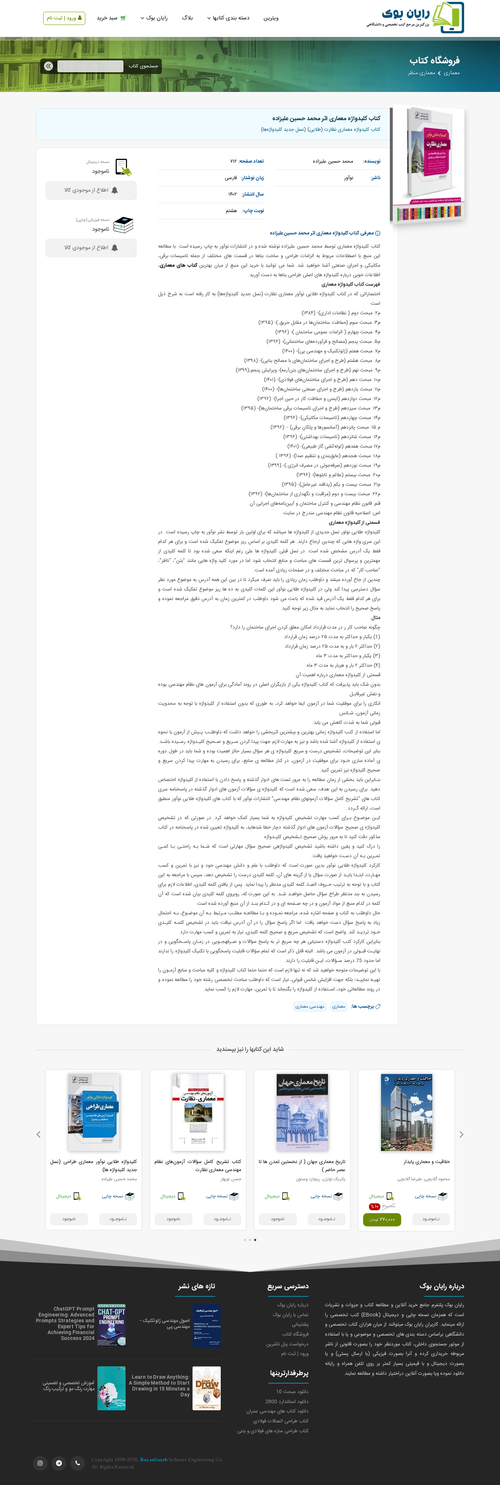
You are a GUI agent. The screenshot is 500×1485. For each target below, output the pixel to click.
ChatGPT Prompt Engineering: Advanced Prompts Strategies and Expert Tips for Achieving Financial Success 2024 (65, 1324)
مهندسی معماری (309, 1006)
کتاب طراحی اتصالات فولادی (281, 1421)
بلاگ (187, 18)
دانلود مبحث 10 (292, 1392)
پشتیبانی (300, 1325)
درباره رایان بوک (293, 1305)
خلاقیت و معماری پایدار (427, 1162)
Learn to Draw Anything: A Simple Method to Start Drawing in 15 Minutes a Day (159, 1386)
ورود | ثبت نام (61, 18)
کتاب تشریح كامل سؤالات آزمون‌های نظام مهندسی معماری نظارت (197, 1166)
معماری (452, 73)
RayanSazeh (153, 1459)
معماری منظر (421, 73)
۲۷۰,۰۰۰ (382, 1219)
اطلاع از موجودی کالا (86, 190)
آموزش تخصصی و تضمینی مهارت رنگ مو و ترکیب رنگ (68, 1386)
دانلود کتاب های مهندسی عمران (277, 1411)
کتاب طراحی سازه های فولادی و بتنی (273, 1431)
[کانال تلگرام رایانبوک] (59, 1463)
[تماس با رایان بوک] (77, 1463)
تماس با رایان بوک (291, 1315)
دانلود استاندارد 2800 (287, 1402)
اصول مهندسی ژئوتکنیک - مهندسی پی (164, 1324)
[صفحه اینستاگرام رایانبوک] (40, 1463)
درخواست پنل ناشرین (287, 1344)
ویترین (271, 18)
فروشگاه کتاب (295, 1334)
